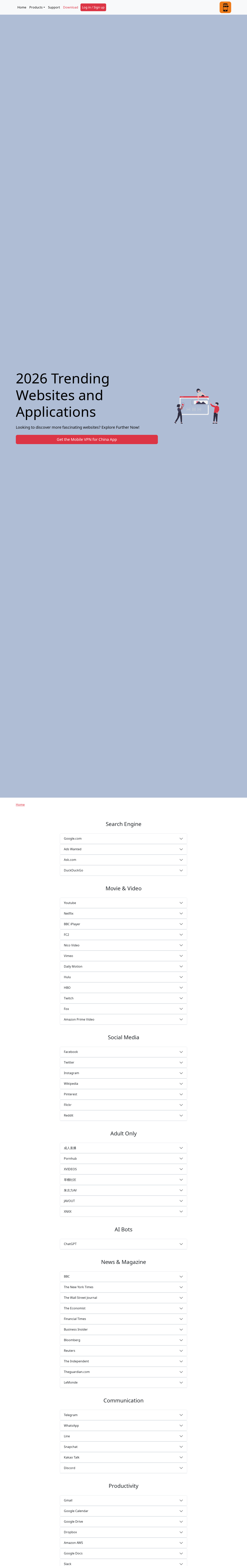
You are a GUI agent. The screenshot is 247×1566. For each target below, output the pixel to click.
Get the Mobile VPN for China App (87, 439)
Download (70, 7)
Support (54, 7)
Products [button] (36, 7)
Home (21, 7)
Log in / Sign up (93, 7)
